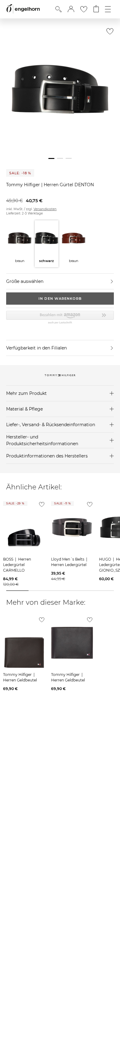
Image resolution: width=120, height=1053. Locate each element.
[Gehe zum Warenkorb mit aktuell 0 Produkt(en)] (96, 9)
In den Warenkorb (60, 298)
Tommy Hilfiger (23, 184)
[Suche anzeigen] (58, 9)
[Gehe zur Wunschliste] (83, 9)
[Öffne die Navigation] (108, 9)
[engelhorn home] (23, 9)
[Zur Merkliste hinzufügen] (108, 33)
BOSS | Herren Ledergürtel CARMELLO (17, 565)
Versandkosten (45, 209)
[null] (24, 527)
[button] (71, 9)
